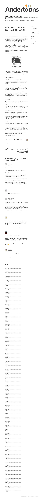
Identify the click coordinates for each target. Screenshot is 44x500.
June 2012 (6, 364)
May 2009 (6, 413)
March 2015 (7, 320)
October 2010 (7, 390)
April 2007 (6, 446)
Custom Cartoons (22, 20)
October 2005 (7, 470)
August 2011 (6, 377)
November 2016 (7, 293)
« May (31, 38)
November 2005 (7, 469)
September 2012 (7, 360)
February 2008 (7, 433)
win (14, 135)
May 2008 (6, 429)
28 (34, 36)
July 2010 (6, 394)
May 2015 (6, 317)
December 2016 (7, 292)
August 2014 (7, 329)
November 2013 (7, 341)
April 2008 (6, 430)
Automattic (37, 496)
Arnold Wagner (11, 198)
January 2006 (7, 466)
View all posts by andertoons (9, 143)
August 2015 (7, 313)
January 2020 (7, 268)
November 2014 (7, 325)
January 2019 (7, 271)
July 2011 (6, 378)
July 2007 (6, 442)
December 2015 (7, 308)
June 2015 (6, 316)
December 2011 (7, 372)
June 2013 (6, 348)
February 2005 (7, 481)
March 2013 (7, 352)
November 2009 (7, 405)
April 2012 (6, 366)
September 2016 (7, 296)
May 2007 (6, 445)
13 (33, 33)
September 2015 (7, 312)
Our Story (32, 20)
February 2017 (7, 289)
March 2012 (7, 368)
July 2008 (6, 426)
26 (32, 36)
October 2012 (7, 358)
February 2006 (7, 465)
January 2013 (7, 354)
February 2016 (7, 305)
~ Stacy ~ (9, 231)
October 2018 (7, 272)
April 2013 (6, 350)
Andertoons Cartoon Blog (13, 16)
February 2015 (7, 321)
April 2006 (6, 462)
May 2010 (6, 397)
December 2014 (7, 324)
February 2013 (7, 353)
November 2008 (7, 421)
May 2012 (6, 365)
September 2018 (7, 273)
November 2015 (7, 309)
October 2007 (7, 438)
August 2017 (7, 281)
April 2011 (6, 382)
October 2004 (7, 486)
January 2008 (7, 434)
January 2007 (7, 450)
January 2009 (7, 418)
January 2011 (7, 386)
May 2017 (6, 285)
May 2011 (6, 381)
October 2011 (7, 374)
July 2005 (6, 474)
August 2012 (7, 361)
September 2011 (7, 376)
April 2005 (6, 478)
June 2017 (6, 284)
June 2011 (6, 380)
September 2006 (7, 455)
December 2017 (7, 276)
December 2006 (7, 451)
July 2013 (6, 346)
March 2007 (7, 447)
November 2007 (7, 437)
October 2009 (7, 406)
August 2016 (7, 297)
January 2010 (7, 402)
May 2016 (6, 301)
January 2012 (7, 370)
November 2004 (7, 485)
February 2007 (7, 449)
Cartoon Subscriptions (14, 20)
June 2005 (6, 475)
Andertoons (18, 73)
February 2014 (7, 337)
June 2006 (6, 459)
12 (32, 33)
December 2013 (7, 340)
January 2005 (7, 482)
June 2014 (6, 332)
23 (37, 35)
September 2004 (7, 487)
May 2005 (6, 477)
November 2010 (7, 389)
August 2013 (7, 345)
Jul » (33, 38)
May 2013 (6, 349)
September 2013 (7, 344)
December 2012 (7, 356)
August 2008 (7, 425)
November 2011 (7, 373)
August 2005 (7, 473)
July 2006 (6, 458)
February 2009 (7, 417)
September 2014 (7, 328)
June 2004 (6, 491)
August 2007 (7, 441)
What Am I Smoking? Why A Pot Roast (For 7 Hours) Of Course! (22, 150)
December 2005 (7, 467)
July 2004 (6, 490)
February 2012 (7, 369)
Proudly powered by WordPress (25, 496)
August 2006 (7, 457)
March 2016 (7, 304)
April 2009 (6, 414)
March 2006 (7, 463)
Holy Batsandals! (9, 149)
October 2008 (7, 422)
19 (32, 35)
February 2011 (7, 385)
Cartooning (9, 135)
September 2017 (7, 280)
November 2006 (7, 453)
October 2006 (7, 454)
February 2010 (7, 401)
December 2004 (7, 483)
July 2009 (6, 410)
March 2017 (6, 288)
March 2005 (7, 479)
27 (33, 36)
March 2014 (7, 336)
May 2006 (6, 461)
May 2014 (6, 333)
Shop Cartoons (7, 20)
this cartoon (12, 53)
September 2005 (7, 471)
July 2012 (6, 362)
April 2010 (6, 398)
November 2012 (7, 357)
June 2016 (6, 300)
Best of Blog (32, 43)
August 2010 (7, 393)
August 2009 (7, 409)
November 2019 (7, 269)
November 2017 (7, 277)
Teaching (27, 20)
